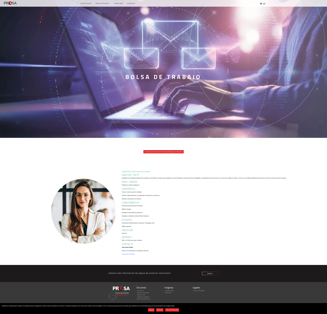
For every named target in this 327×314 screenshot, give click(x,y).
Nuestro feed (118, 3)
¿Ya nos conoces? (85, 3)
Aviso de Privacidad (172, 310)
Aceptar (151, 310)
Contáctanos (131, 3)
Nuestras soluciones (102, 3)
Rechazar (160, 310)
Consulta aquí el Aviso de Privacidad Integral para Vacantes (164, 152)
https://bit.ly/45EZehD (128, 254)
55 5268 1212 (121, 295)
